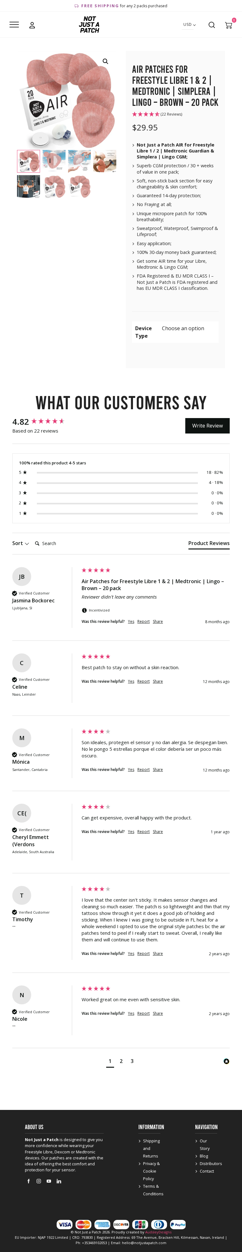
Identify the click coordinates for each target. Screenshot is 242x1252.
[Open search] (212, 25)
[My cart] (229, 25)
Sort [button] (18, 543)
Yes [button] (131, 621)
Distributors (211, 1163)
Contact (207, 1171)
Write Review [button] (207, 425)
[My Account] (32, 24)
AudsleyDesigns (158, 1232)
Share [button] (158, 621)
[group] (45, 421)
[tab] (209, 544)
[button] (105, 61)
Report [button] (143, 621)
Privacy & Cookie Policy (151, 1171)
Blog (204, 1156)
